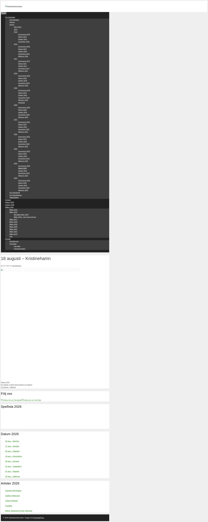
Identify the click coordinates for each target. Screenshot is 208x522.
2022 (15, 134)
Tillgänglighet (14, 197)
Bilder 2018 (13, 222)
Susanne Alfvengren (13, 491)
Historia (12, 22)
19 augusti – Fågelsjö (8, 387)
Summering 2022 (24, 137)
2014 (15, 29)
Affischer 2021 (23, 132)
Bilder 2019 (13, 224)
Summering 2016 (24, 46)
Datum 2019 (22, 93)
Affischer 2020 (23, 117)
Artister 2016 (22, 51)
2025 (15, 178)
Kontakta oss (14, 241)
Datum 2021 (22, 124)
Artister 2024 (22, 171)
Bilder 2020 (13, 227)
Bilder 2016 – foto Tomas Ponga (25, 217)
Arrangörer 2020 (24, 115)
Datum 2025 (22, 183)
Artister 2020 (22, 112)
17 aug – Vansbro (12, 446)
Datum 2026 (9, 202)
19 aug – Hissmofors (13, 456)
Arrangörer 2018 (24, 83)
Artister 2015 (22, 39)
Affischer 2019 (23, 100)
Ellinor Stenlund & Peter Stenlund (18, 511)
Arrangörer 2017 (24, 68)
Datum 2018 (22, 78)
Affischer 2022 (23, 146)
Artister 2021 (22, 127)
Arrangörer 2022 (24, 144)
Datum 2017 (22, 64)
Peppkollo (21, 102)
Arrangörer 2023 (24, 158)
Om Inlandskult (15, 193)
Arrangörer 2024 (24, 173)
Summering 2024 (24, 166)
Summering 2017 (24, 61)
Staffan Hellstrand (12, 496)
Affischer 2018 (23, 85)
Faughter (8, 506)
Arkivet (12, 25)
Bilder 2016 (13, 212)
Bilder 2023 (13, 234)
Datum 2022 (22, 139)
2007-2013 (17, 27)
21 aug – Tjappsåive (13, 466)
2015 (15, 32)
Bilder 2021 (13, 229)
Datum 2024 (22, 168)
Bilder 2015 (13, 210)
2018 (15, 73)
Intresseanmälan (19, 249)
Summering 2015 (24, 34)
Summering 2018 (24, 76)
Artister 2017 (22, 66)
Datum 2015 (22, 37)
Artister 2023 (22, 156)
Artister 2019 (22, 95)
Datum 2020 (22, 110)
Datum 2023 (22, 154)
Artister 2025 (22, 185)
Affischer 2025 (23, 190)
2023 (15, 149)
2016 (15, 44)
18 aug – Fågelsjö (12, 451)
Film (11, 236)
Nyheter (8, 200)
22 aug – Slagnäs (12, 471)
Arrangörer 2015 (24, 42)
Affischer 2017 (23, 71)
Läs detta (17, 246)
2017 (15, 59)
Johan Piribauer (11, 501)
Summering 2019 (24, 90)
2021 (15, 119)
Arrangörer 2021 (24, 129)
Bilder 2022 (13, 231)
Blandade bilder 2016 (21, 214)
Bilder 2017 (13, 219)
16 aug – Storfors (12, 441)
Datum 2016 (22, 49)
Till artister (13, 244)
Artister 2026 (9, 205)
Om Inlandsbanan (16, 195)
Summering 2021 (24, 122)
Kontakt (8, 239)
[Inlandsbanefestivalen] (13, 6)
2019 (15, 88)
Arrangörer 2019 (24, 98)
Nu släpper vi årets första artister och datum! (16, 385)
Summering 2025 (24, 180)
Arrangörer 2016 (24, 54)
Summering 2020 (24, 107)
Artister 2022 (22, 141)
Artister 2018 (22, 80)
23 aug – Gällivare (12, 476)
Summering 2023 (24, 151)
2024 (15, 163)
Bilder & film (9, 207)
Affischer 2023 (23, 161)
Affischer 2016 (23, 56)
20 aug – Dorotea (12, 461)
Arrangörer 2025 (24, 188)
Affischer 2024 (23, 176)
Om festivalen (10, 17)
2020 (15, 105)
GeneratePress (38, 518)
